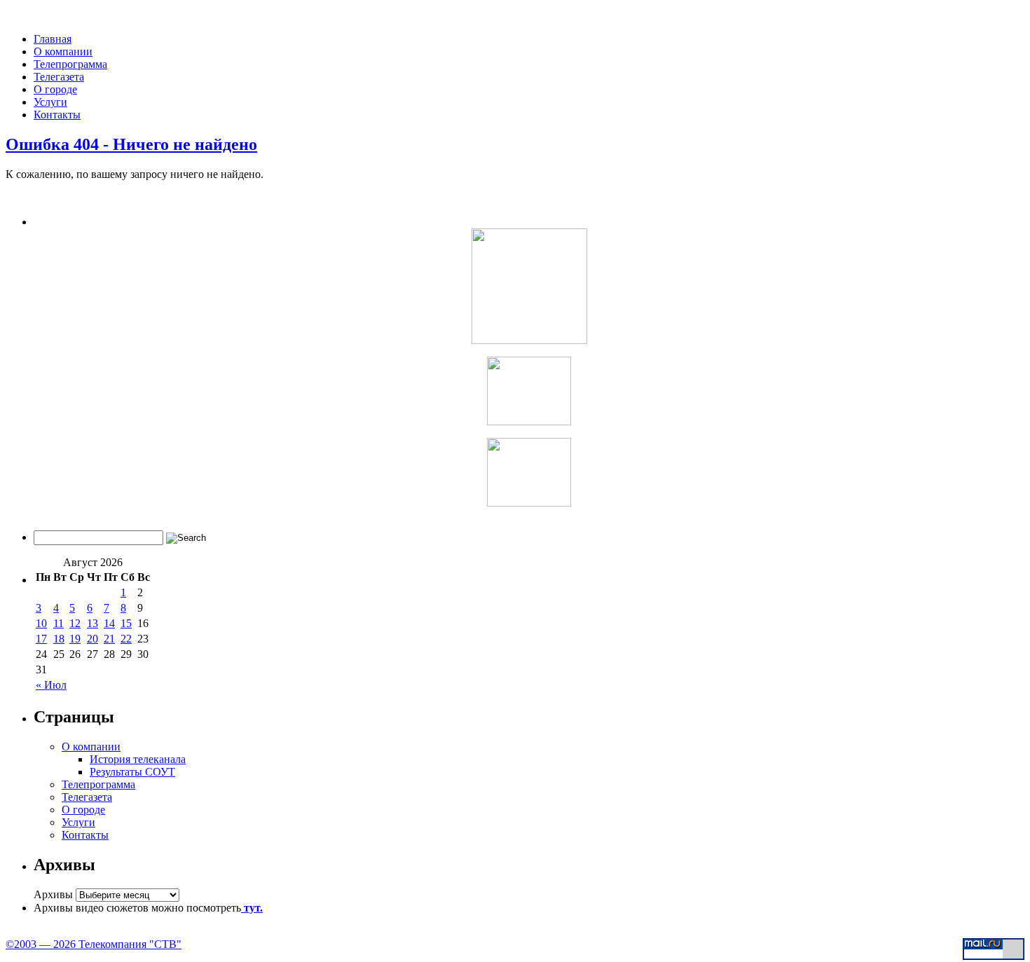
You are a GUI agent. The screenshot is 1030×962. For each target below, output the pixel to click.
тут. (252, 908)
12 (75, 623)
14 (109, 623)
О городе (55, 89)
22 (126, 639)
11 (58, 623)
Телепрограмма (70, 64)
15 (126, 623)
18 (58, 639)
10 (41, 623)
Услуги (50, 102)
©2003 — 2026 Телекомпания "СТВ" (93, 944)
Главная (52, 39)
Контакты (57, 115)
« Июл (51, 685)
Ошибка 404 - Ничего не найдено (131, 144)
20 (92, 639)
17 (41, 639)
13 (92, 623)
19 (75, 639)
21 (109, 639)
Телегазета (59, 77)
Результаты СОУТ (132, 772)
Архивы (53, 894)
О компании (63, 51)
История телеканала (138, 759)
